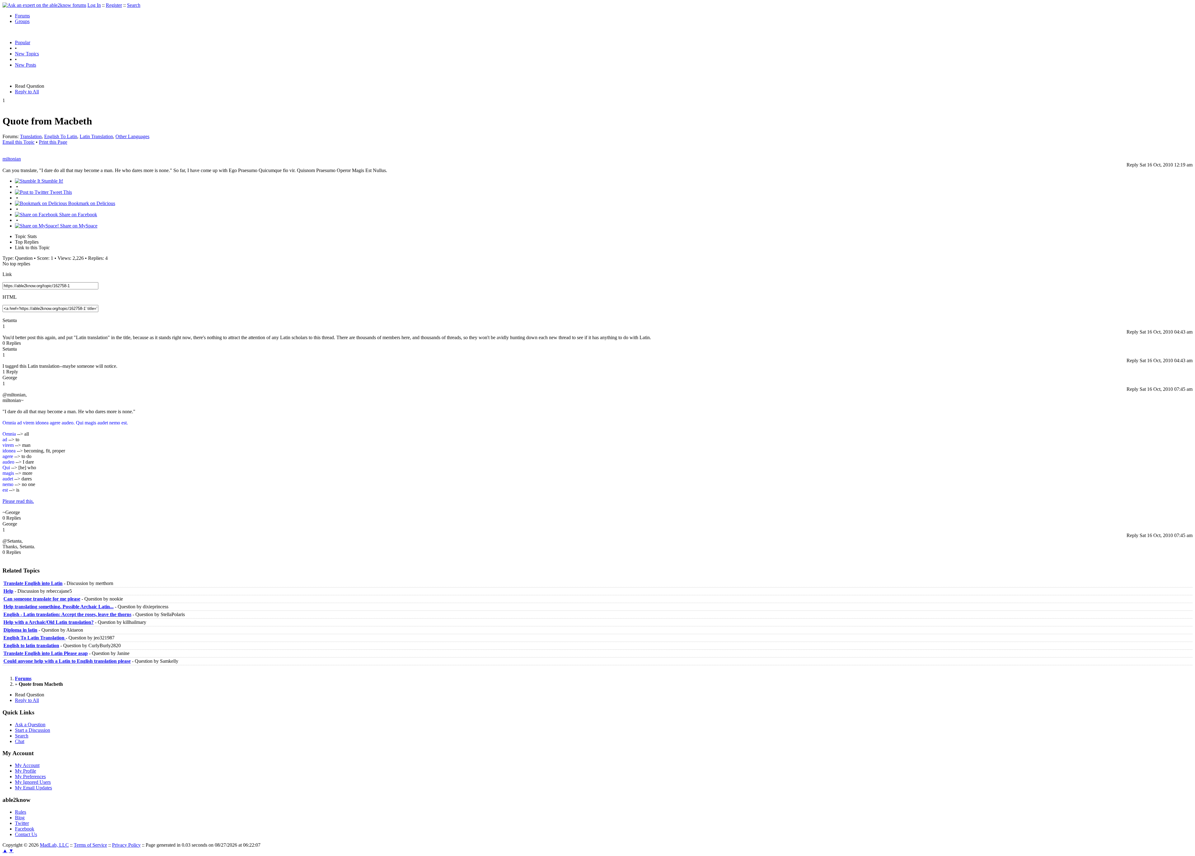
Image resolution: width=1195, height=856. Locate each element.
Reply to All (27, 91)
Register (114, 5)
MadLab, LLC (54, 845)
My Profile (25, 771)
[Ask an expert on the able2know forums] (44, 5)
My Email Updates (33, 787)
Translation (31, 136)
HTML (9, 297)
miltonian (11, 158)
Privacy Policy (126, 845)
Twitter (22, 823)
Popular (22, 42)
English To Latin (60, 136)
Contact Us (26, 834)
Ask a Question (30, 724)
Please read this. (18, 501)
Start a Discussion (32, 730)
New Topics (27, 53)
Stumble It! (51, 181)
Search (133, 5)
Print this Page (53, 142)
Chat (19, 741)
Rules (20, 812)
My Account (27, 765)
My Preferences (30, 776)
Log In (94, 5)
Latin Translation (96, 136)
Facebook (24, 828)
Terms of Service (90, 845)
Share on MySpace (78, 225)
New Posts (25, 65)
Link (7, 274)
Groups (22, 21)
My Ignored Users (33, 782)
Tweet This (60, 192)
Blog (20, 817)
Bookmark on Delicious (91, 203)
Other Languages (132, 136)
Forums (22, 15)
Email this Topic (18, 142)
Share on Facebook (77, 214)
